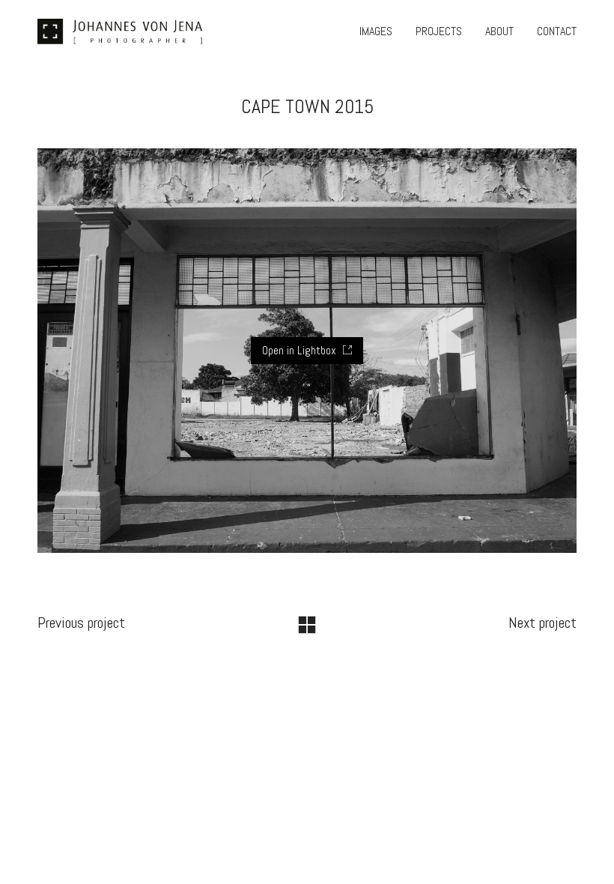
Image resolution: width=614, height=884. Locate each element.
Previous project (81, 622)
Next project (542, 622)
